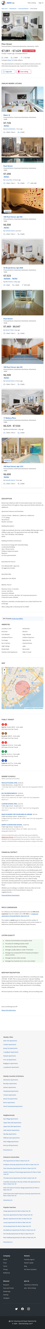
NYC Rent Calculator (30, 1269)
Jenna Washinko (10, 129)
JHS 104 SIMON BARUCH (9, 793)
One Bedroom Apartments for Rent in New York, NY (19, 1230)
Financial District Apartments (10, 895)
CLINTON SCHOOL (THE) (9, 804)
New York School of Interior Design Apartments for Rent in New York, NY (21, 1189)
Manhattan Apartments (10, 1080)
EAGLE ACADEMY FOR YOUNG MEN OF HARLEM (17, 814)
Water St (6, 115)
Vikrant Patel (9, 330)
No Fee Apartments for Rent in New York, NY (17, 1226)
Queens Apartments (9, 1087)
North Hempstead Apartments (12, 1106)
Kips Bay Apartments (9, 1134)
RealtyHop (6, 1273)
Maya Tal (10, 60)
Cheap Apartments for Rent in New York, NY (17, 1211)
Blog (25, 1266)
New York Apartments (10, 1041)
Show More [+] (7, 1150)
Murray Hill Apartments (10, 1145)
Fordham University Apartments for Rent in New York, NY (21, 1164)
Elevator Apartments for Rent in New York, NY (17, 1219)
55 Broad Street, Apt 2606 (13, 268)
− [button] (4, 673)
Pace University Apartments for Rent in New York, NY (19, 1168)
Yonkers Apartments (9, 1044)
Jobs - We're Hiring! (30, 1288)
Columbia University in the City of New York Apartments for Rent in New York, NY (21, 1183)
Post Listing (32, 3)
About (5, 1259)
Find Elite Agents (29, 1259)
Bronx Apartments (9, 1102)
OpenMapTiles (29, 708)
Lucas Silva (8, 180)
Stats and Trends (8, 1288)
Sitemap (5, 1295)
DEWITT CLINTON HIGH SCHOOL (12, 825)
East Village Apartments (10, 1119)
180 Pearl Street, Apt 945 (12, 217)
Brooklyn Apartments (10, 1083)
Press (5, 1263)
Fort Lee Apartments (9, 1060)
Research (6, 1285)
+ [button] (4, 669)
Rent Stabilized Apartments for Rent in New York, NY (19, 1237)
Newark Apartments (9, 1056)
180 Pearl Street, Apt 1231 (13, 466)
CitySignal (6, 1298)
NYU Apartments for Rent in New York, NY (16, 1161)
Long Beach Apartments (10, 1052)
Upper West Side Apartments (12, 1123)
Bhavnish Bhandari (11, 429)
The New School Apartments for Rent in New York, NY (20, 1178)
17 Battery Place (9, 418)
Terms (5, 1266)
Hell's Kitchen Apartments (11, 1130)
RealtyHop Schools (7, 837)
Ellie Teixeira (9, 282)
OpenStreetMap (39, 708)
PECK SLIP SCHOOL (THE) (9, 783)
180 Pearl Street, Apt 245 (12, 367)
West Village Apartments (11, 1142)
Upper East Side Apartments (12, 1126)
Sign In (41, 3)
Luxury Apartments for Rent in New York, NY (17, 1222)
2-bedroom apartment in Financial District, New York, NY (20, 915)
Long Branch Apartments (11, 1067)
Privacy (5, 1269)
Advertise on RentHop (31, 1285)
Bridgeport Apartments (10, 1063)
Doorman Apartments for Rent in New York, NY (18, 1215)
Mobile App (6, 1291)
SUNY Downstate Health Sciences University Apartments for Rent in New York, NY (21, 1195)
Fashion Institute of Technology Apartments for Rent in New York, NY (22, 1173)
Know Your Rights (17, 618)
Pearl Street (8, 166)
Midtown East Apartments (11, 1138)
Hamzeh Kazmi (10, 231)
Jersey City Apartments (10, 1048)
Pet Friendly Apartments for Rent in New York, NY (18, 1234)
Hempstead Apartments (10, 1091)
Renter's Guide (28, 1263)
